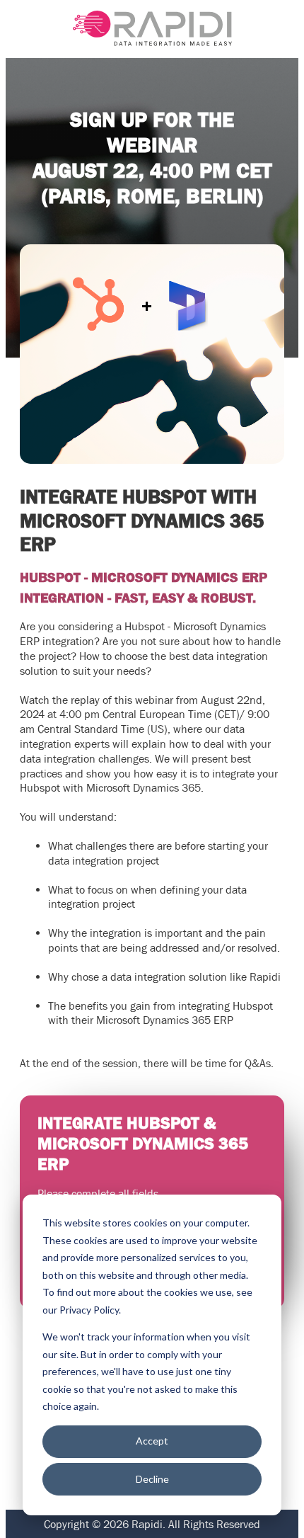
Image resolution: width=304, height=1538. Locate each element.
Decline (152, 1479)
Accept (152, 1441)
